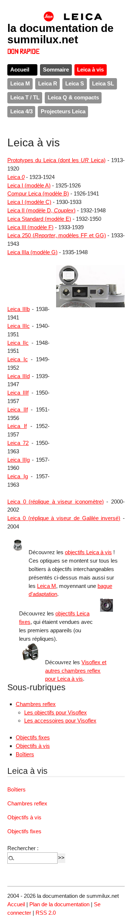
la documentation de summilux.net (60, 33)
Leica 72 (18, 443)
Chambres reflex (36, 704)
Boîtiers (25, 754)
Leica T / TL (25, 97)
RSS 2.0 (46, 913)
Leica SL (103, 83)
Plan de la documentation (59, 904)
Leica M (20, 83)
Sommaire (56, 69)
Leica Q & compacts (73, 97)
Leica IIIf (18, 392)
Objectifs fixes (33, 737)
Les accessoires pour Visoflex (60, 720)
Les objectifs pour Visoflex (55, 712)
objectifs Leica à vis (88, 552)
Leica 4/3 (21, 111)
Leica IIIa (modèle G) (32, 252)
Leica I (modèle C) (29, 202)
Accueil (19, 69)
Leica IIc (18, 343)
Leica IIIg (18, 460)
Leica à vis (90, 69)
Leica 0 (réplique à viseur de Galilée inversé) (63, 518)
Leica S (74, 83)
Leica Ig (17, 476)
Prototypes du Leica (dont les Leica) (56, 160)
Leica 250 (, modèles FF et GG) (56, 235)
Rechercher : (22, 848)
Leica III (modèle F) (30, 227)
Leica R (47, 83)
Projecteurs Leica (63, 111)
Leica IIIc (18, 326)
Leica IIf (17, 409)
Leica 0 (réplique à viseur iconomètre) (55, 501)
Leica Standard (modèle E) (39, 219)
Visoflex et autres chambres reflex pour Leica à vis (75, 670)
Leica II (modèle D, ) (41, 210)
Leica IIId (18, 376)
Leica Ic (17, 359)
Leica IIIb (18, 309)
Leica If (17, 426)
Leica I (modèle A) (29, 185)
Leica (16, 177)
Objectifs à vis (33, 746)
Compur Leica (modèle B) (38, 193)
